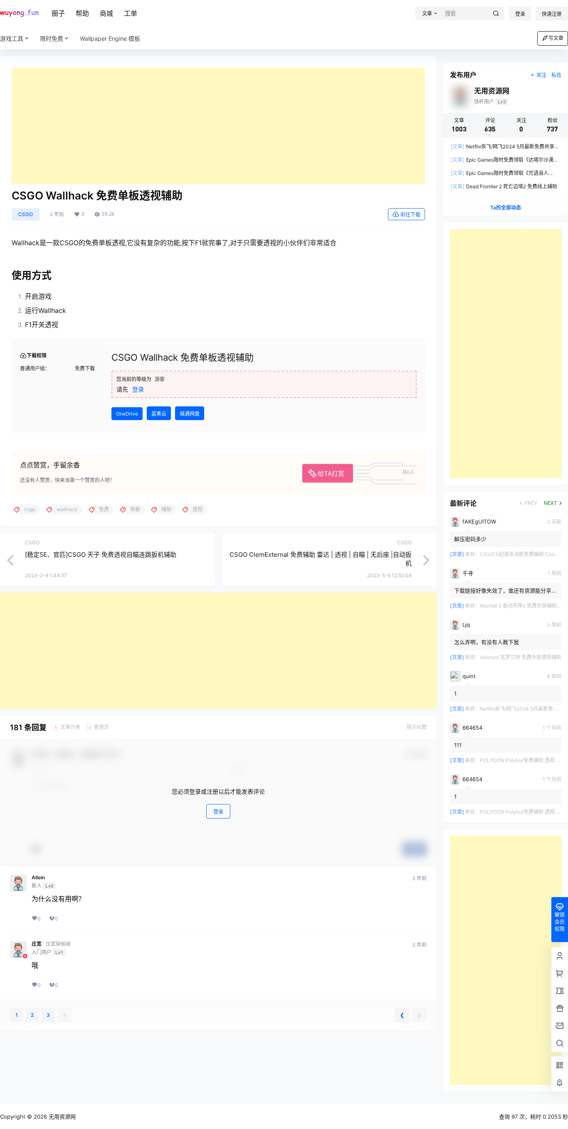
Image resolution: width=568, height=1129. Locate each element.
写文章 (555, 38)
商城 (106, 13)
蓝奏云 (158, 414)
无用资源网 (61, 1116)
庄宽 (37, 944)
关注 (541, 75)
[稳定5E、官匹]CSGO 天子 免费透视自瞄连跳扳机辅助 (100, 554)
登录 (520, 14)
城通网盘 (190, 414)
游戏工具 (11, 38)
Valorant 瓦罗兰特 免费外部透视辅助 (520, 657)
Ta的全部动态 (505, 207)
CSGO (25, 214)
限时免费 (51, 38)
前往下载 (410, 215)
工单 (130, 13)
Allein (38, 877)
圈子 (58, 13)
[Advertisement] (218, 126)
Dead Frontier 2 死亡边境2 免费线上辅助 (504, 186)
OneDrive (127, 414)
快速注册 (552, 14)
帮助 (82, 13)
